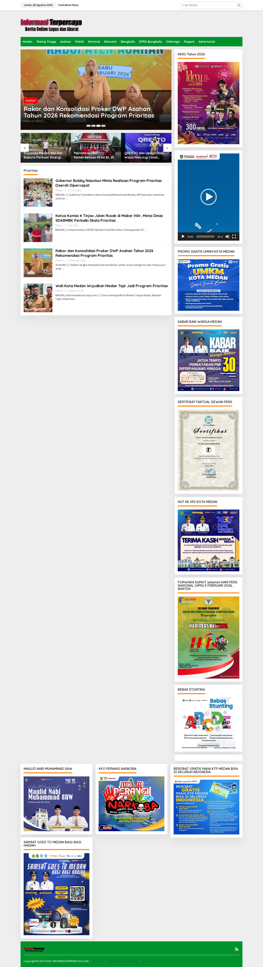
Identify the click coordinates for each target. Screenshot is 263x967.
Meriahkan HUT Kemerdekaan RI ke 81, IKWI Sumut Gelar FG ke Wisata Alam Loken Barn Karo (96, 155)
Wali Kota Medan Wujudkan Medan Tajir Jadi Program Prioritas (111, 285)
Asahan (31, 100)
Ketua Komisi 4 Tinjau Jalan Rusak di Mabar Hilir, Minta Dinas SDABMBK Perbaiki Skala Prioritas (109, 218)
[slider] (205, 236)
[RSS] (236, 949)
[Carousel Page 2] (93, 126)
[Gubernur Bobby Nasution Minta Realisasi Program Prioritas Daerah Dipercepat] (67, 198)
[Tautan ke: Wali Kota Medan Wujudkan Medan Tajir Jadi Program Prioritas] (38, 297)
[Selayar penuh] (234, 236)
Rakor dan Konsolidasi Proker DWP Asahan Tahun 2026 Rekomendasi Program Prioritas (89, 112)
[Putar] (183, 236)
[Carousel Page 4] (103, 126)
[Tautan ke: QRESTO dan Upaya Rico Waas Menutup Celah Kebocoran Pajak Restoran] (146, 148)
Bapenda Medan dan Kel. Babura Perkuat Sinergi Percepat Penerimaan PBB (45, 155)
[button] (238, 5)
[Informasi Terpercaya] (51, 23)
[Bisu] (227, 236)
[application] (208, 197)
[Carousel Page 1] (89, 126)
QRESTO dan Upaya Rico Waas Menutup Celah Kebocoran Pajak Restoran (146, 155)
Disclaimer (148, 961)
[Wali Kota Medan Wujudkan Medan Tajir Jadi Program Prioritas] (76, 299)
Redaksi (98, 961)
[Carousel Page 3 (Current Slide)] (98, 126)
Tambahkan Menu (68, 5)
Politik (58, 225)
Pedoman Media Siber (122, 961)
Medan (59, 190)
